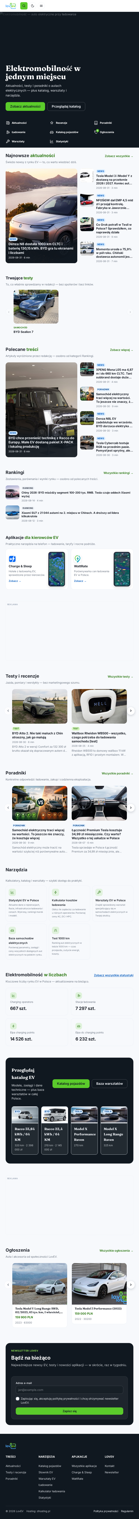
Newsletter (112, 1472)
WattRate (77, 1478)
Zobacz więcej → (121, 350)
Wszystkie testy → (120, 676)
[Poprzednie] (8, 711)
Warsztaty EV (47, 1478)
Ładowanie (45, 1485)
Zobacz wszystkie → (119, 156)
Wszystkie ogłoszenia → (116, 1250)
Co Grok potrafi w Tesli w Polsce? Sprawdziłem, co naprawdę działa (114, 228)
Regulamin (127, 1511)
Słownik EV (46, 1472)
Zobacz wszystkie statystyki (113, 975)
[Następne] (131, 711)
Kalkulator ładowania (52, 1491)
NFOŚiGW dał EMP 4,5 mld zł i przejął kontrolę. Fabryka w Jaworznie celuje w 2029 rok (114, 205)
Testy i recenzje (16, 1472)
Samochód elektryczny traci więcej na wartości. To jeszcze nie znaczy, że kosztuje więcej (114, 399)
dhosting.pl (43, 1511)
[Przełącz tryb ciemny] (32, 5)
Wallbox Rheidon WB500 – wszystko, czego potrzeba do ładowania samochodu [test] (99, 737)
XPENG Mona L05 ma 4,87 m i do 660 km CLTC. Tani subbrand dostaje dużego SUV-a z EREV (114, 375)
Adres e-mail (24, 1382)
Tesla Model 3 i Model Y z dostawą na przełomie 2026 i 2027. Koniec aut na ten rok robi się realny (114, 181)
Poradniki (12, 1478)
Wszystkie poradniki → (117, 773)
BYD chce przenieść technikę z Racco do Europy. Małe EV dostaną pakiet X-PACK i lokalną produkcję (41, 442)
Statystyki (45, 1497)
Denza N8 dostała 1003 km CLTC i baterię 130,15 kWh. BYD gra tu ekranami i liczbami (41, 248)
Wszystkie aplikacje (84, 1466)
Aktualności (13, 1466)
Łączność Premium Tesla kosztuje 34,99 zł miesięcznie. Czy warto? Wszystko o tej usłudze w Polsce (97, 834)
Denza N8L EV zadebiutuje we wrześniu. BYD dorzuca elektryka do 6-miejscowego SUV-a (114, 424)
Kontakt (109, 1466)
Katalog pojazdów (50, 1466)
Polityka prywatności (106, 1511)
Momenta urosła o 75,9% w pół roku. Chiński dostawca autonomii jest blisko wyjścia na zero (114, 254)
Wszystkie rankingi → (118, 473)
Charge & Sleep (82, 1472)
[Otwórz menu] (41, 5)
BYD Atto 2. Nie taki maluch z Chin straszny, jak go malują (37, 735)
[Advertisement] (69, 632)
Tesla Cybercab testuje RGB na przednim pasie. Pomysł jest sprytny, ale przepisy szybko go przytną (113, 450)
